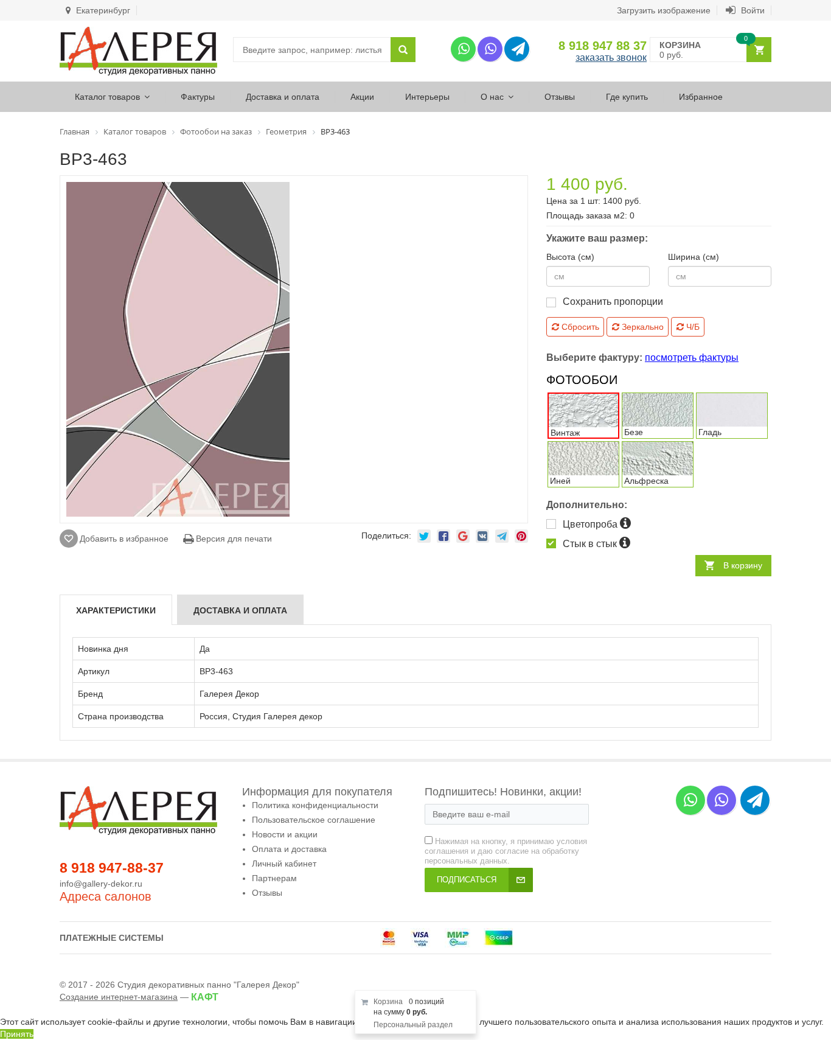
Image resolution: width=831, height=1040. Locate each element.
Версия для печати (232, 538)
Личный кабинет (284, 863)
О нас (492, 97)
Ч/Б (692, 327)
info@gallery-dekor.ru (101, 883)
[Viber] (490, 49)
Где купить (627, 97)
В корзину (742, 565)
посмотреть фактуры (692, 357)
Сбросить (579, 327)
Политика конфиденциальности (315, 805)
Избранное (701, 97)
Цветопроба (591, 524)
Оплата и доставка (289, 849)
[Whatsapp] (463, 49)
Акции (362, 97)
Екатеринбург (102, 10)
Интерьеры (427, 97)
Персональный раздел (413, 1025)
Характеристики (116, 610)
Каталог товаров (107, 97)
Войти (752, 10)
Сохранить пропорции (613, 301)
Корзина (388, 1001)
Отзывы (559, 97)
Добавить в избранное (124, 538)
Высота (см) (570, 257)
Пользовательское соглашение (313, 820)
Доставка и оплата (282, 97)
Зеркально (641, 327)
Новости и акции (285, 834)
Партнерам (274, 878)
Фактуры (198, 97)
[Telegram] (516, 49)
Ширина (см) (693, 257)
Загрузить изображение (664, 10)
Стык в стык (591, 544)
